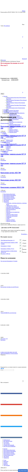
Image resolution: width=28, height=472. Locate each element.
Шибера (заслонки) (14, 131)
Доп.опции (16, 110)
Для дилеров (6, 443)
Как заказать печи (7, 441)
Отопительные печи (8, 199)
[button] (23, 470)
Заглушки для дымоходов (12, 207)
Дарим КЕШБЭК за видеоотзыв (8, 312)
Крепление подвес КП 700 (11, 173)
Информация (6, 439)
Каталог (5, 448)
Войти (23, 11)
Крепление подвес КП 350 (11, 180)
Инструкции (9, 141)
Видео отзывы (9, 137)
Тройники (8, 217)
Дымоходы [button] (15, 111)
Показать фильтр (5, 123)
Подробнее (3, 132)
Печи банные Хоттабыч (9, 198)
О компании (9, 150)
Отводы (11, 123)
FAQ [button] (4, 138)
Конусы (8, 210)
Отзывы (5, 462)
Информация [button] (6, 142)
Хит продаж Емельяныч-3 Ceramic (9, 261)
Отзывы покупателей (8, 445)
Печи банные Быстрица (9, 194)
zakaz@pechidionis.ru (6, 353)
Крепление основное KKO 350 (12, 187)
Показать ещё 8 (13, 132)
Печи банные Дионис (8, 196)
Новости (8, 147)
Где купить (6, 442)
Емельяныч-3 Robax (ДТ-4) (7, 248)
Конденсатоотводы (14, 119)
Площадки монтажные (11, 216)
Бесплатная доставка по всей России (10, 287)
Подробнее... (24, 234)
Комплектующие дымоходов (16, 118)
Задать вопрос (14, 353)
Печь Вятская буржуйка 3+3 (8, 240)
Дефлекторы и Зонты (14, 115)
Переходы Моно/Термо (14, 124)
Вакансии (5, 461)
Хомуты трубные (13, 129)
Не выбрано (7, 25)
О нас (4, 460)
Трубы (10, 128)
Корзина (5, 152)
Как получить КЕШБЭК (9, 446)
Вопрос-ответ (9, 140)
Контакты (3, 340)
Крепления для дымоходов (15, 122)
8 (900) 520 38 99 (13, 352)
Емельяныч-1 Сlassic (6, 246)
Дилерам (8, 146)
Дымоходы (6, 201)
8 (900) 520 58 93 (5, 352)
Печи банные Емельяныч (9, 195)
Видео (5, 133)
